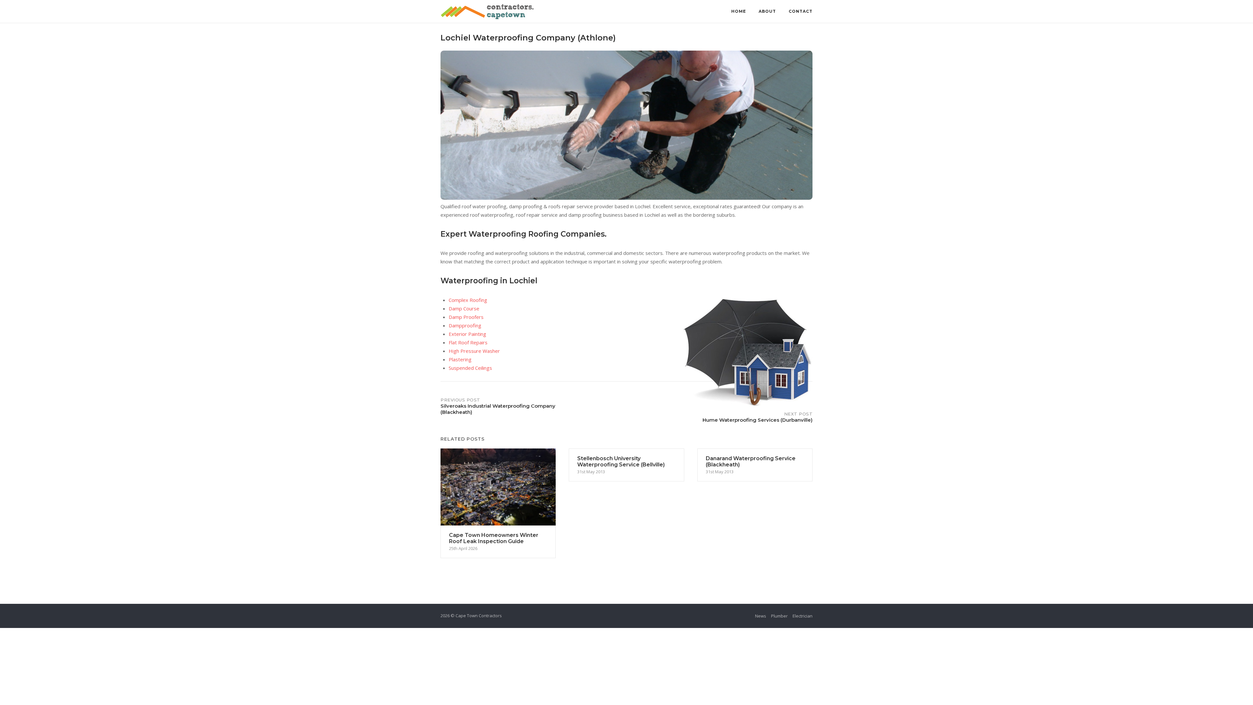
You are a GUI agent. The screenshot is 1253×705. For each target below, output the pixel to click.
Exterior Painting (467, 334)
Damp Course (464, 308)
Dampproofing (465, 325)
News (760, 616)
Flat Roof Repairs (468, 342)
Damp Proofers (466, 317)
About (767, 11)
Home (738, 11)
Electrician (802, 616)
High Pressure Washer (474, 351)
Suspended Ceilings (470, 368)
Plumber (779, 616)
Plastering (460, 359)
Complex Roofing (468, 300)
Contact (800, 11)
